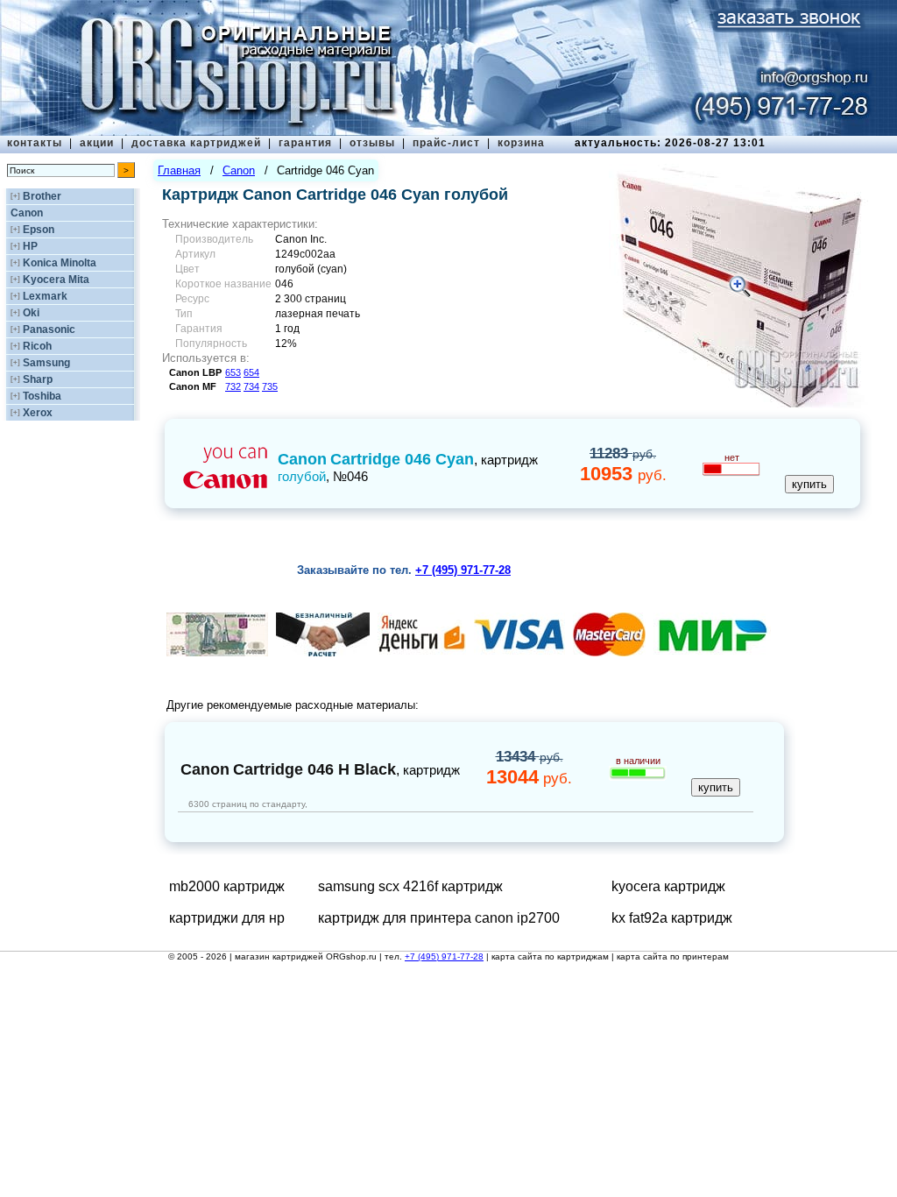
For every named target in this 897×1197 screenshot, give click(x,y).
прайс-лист (446, 143)
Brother (42, 196)
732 (233, 386)
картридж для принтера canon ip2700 (439, 917)
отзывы (372, 143)
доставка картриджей (196, 143)
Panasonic (49, 329)
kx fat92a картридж (671, 917)
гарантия (305, 143)
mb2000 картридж (227, 886)
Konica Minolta (59, 263)
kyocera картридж (668, 886)
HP (30, 246)
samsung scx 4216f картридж (410, 886)
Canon (27, 213)
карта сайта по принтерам (673, 956)
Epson (38, 229)
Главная (179, 170)
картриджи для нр (227, 917)
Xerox (38, 413)
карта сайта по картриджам (550, 956)
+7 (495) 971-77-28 (444, 956)
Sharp (38, 379)
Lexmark (45, 296)
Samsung (46, 363)
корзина (521, 143)
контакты (34, 143)
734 (251, 386)
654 (251, 372)
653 (233, 372)
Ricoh (37, 346)
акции (97, 143)
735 (270, 386)
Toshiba (42, 396)
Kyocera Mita (56, 279)
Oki (31, 313)
